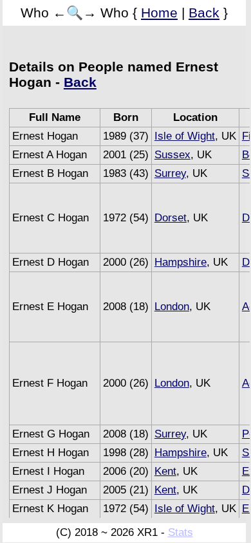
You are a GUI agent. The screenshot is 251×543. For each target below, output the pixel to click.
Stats (180, 532)
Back (204, 12)
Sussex (172, 155)
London (171, 306)
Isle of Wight (184, 136)
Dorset (170, 218)
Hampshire (180, 262)
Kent (165, 471)
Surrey (170, 173)
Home (159, 12)
